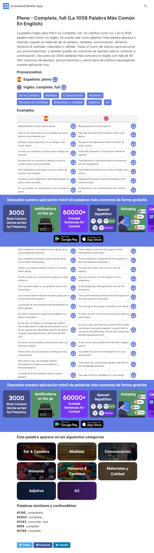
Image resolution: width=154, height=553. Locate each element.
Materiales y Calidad (68, 102)
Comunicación (73, 95)
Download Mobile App (27, 6)
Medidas (51, 95)
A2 (108, 102)
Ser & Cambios (29, 95)
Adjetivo (94, 102)
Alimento (95, 95)
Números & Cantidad (33, 102)
